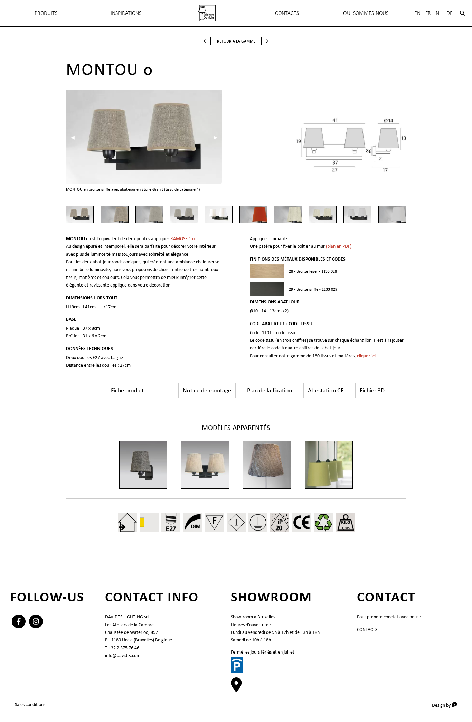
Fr (428, 13)
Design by (447, 705)
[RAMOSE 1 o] (143, 465)
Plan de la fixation (269, 390)
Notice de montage (207, 390)
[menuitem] (207, 13)
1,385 (346, 528)
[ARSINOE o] (329, 465)
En (417, 13)
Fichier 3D (372, 390)
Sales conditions (30, 704)
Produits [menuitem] (46, 13)
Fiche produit (127, 390)
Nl (439, 13)
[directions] (236, 688)
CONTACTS (367, 629)
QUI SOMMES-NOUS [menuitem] (365, 13)
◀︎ (75, 137)
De (449, 13)
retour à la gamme (236, 41)
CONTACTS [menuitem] (287, 13)
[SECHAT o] (205, 465)
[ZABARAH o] (267, 465)
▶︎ (218, 137)
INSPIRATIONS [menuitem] (126, 13)
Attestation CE (326, 390)
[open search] (462, 13)
